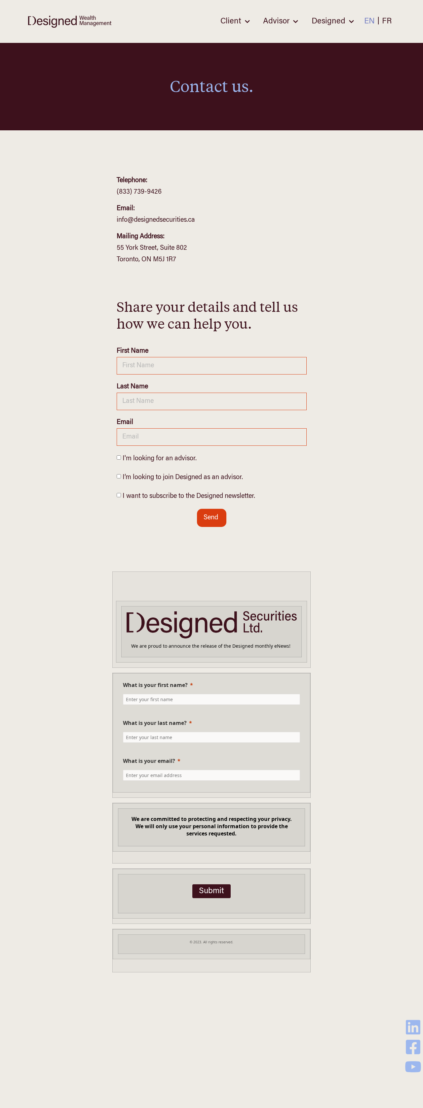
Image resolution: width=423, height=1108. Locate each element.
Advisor (276, 21)
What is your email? (149, 761)
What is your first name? (155, 685)
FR (387, 21)
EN (369, 21)
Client (230, 21)
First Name (132, 351)
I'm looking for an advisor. (160, 458)
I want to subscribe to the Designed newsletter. (189, 496)
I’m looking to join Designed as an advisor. (183, 477)
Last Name (132, 386)
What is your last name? (155, 723)
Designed (328, 21)
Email (125, 422)
